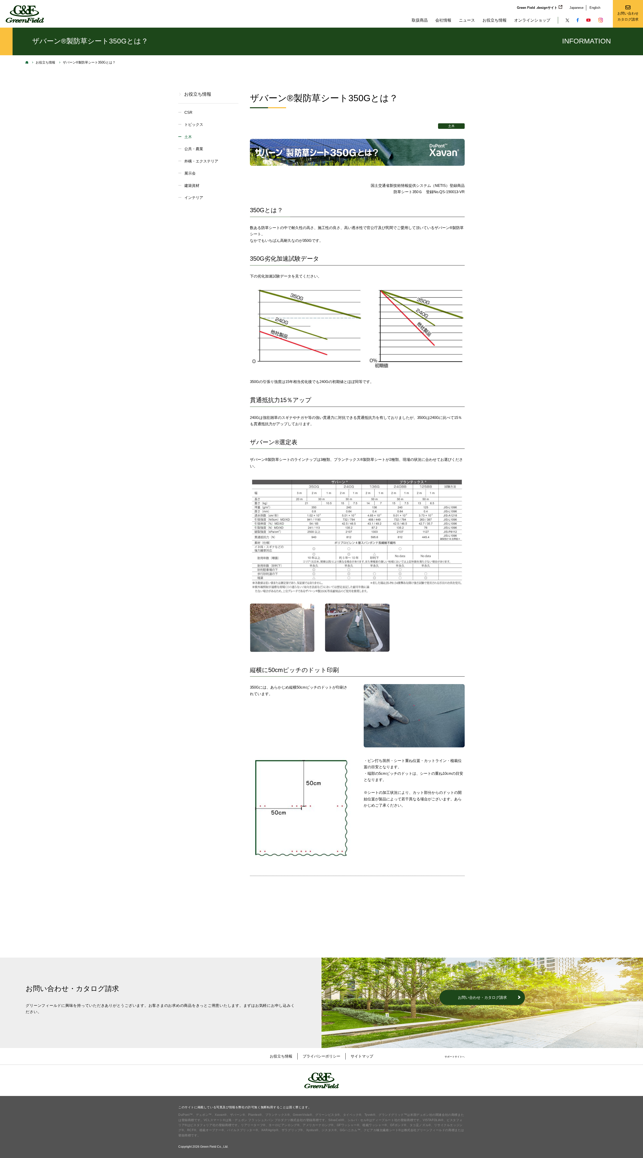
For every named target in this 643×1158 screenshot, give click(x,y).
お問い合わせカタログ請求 (627, 16)
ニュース (467, 20)
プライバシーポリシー (321, 1056)
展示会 (190, 173)
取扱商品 (420, 20)
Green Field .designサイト (537, 8)
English (595, 8)
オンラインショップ (532, 20)
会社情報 (443, 20)
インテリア (193, 197)
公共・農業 (193, 149)
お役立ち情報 (495, 20)
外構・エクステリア (201, 161)
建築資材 (191, 185)
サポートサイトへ (455, 1056)
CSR (188, 112)
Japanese (576, 8)
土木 (188, 137)
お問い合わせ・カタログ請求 (482, 997)
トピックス (193, 124)
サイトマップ (362, 1056)
